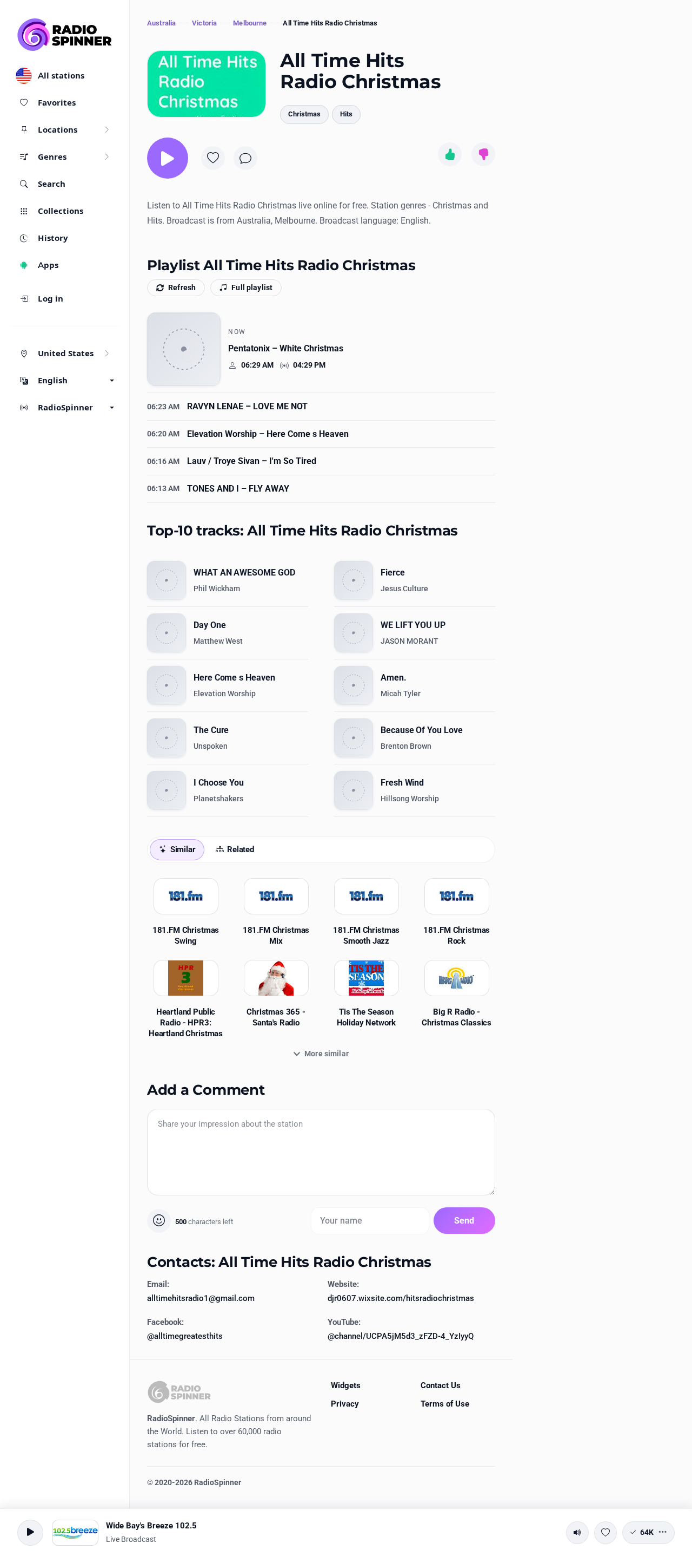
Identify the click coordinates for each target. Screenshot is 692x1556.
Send (464, 1220)
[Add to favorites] (213, 158)
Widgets (346, 1385)
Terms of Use (445, 1404)
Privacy (345, 1404)
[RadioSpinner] (65, 34)
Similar (183, 849)
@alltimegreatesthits (185, 1336)
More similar (326, 1053)
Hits (346, 114)
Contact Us (441, 1385)
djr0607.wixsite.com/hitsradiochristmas (401, 1298)
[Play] (167, 158)
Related (240, 849)
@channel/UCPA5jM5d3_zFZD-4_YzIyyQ (401, 1336)
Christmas (304, 114)
